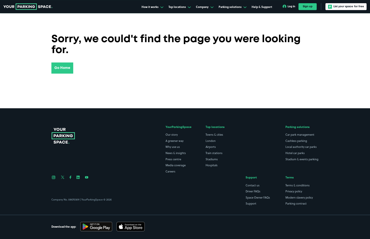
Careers (170, 171)
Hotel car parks (295, 153)
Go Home (62, 68)
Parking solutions (230, 7)
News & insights (176, 153)
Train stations (214, 153)
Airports (211, 147)
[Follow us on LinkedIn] (78, 177)
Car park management (299, 135)
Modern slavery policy (299, 197)
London (211, 141)
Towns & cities (214, 135)
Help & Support (262, 7)
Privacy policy (293, 191)
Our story (172, 135)
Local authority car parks (301, 147)
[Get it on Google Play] (96, 226)
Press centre (173, 159)
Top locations (177, 7)
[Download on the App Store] (130, 226)
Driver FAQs (253, 191)
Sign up (307, 6)
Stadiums (212, 159)
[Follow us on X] (62, 177)
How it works (150, 7)
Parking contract (296, 203)
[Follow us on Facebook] (70, 177)
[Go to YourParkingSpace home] (27, 6)
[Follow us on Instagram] (53, 177)
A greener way (175, 141)
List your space (348, 6)
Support (251, 203)
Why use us (173, 147)
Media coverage (176, 165)
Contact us (253, 185)
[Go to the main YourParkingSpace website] (63, 135)
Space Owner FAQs (258, 197)
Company (202, 7)
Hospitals (212, 165)
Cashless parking (296, 141)
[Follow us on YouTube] (86, 177)
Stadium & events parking (301, 159)
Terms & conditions (297, 185)
